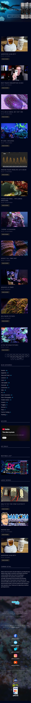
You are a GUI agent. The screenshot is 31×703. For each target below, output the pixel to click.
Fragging (4, 404)
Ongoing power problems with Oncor (13, 169)
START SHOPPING (15, 16)
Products (4, 402)
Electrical (4, 407)
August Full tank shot (9, 258)
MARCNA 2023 (5, 529)
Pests (3, 409)
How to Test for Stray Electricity (13, 504)
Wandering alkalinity (8, 54)
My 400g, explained (7, 141)
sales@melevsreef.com (15, 616)
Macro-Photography (7, 397)
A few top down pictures (9, 345)
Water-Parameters (6, 395)
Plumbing (4, 414)
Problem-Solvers (6, 400)
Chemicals (4, 385)
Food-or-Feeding (6, 412)
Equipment (4, 373)
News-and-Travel (6, 375)
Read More (5, 59)
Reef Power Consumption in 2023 (12, 83)
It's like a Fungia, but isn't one (12, 112)
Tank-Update (5, 382)
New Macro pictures (8, 316)
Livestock (4, 377)
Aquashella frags (7, 287)
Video (3, 390)
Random (4, 370)
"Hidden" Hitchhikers (8, 229)
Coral (3, 380)
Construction (5, 387)
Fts (3, 392)
